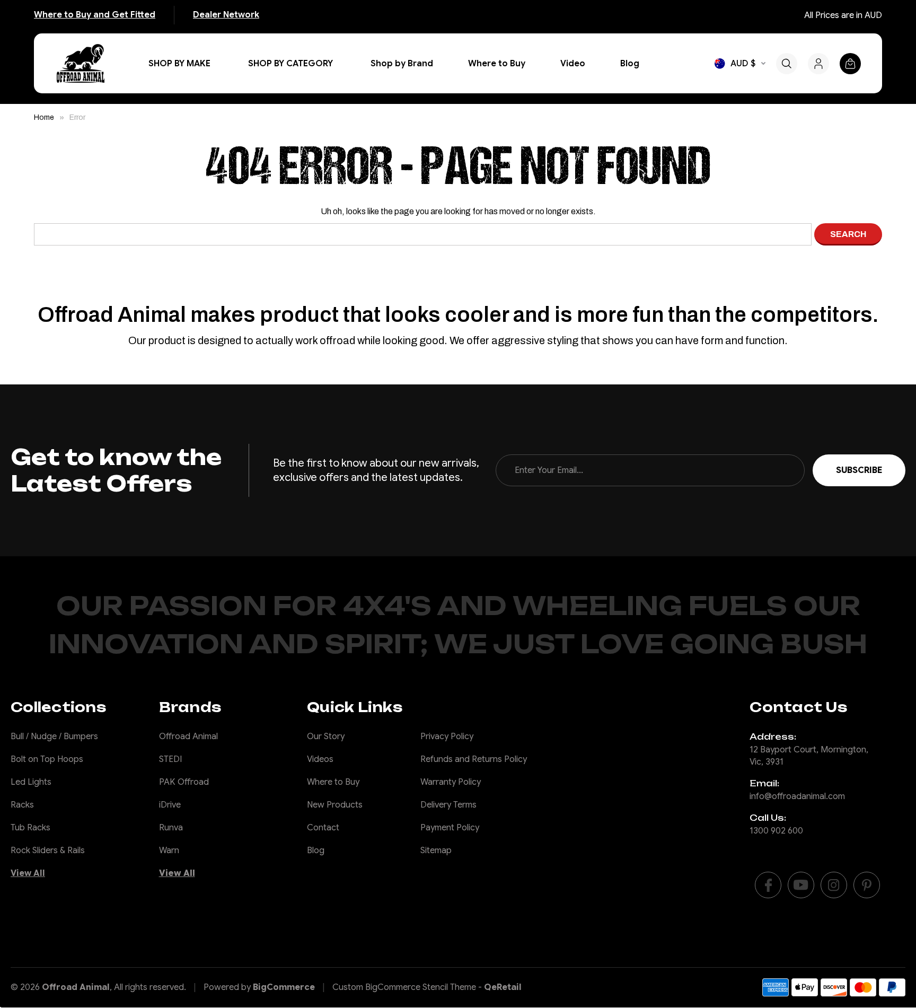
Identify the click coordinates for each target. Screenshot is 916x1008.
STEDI (170, 759)
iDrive (170, 805)
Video (572, 63)
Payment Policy (449, 827)
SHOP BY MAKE (179, 63)
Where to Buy (496, 63)
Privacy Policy (446, 736)
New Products (335, 805)
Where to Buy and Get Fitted (94, 15)
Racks (22, 805)
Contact (323, 827)
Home (44, 117)
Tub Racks (30, 827)
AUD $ (743, 63)
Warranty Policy (450, 782)
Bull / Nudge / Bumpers (54, 736)
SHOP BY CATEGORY (290, 63)
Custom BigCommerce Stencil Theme (404, 987)
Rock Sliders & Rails (48, 850)
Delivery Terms (448, 805)
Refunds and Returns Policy (473, 759)
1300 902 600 (776, 831)
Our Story (326, 736)
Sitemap (436, 850)
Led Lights (31, 782)
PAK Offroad (184, 782)
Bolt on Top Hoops (47, 759)
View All (28, 873)
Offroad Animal (188, 736)
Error (77, 117)
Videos (320, 759)
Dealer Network (226, 15)
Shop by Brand (402, 63)
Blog (629, 63)
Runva (171, 827)
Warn (169, 850)
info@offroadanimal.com (797, 796)
